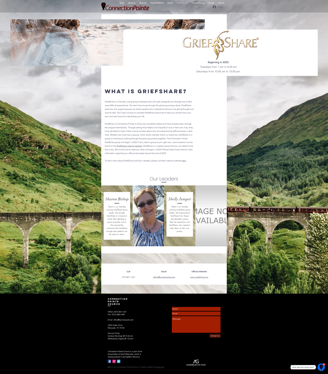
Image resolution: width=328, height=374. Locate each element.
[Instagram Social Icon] (114, 361)
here (184, 160)
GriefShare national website (129, 146)
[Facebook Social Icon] (109, 361)
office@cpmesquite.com (123, 320)
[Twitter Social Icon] (118, 361)
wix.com (160, 367)
